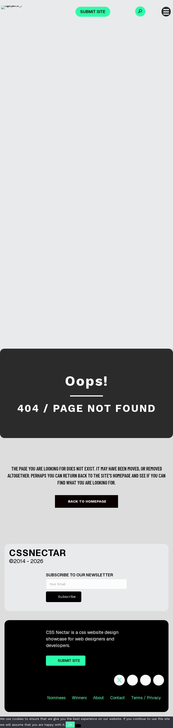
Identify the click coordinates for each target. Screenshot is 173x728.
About (98, 697)
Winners (79, 697)
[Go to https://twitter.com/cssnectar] (119, 680)
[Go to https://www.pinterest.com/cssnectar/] (145, 680)
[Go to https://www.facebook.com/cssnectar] (132, 680)
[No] (78, 725)
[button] (140, 11)
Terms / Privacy (146, 697)
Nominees (56, 697)
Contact (117, 697)
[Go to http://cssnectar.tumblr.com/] (158, 680)
